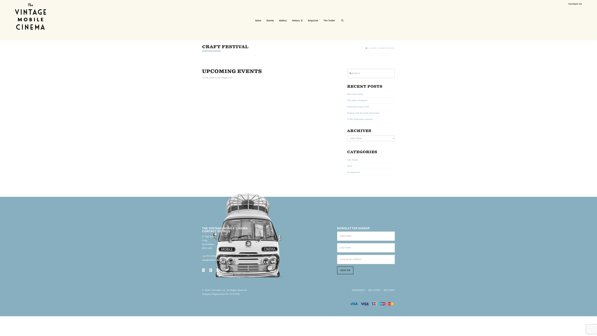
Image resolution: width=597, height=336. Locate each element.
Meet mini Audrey (355, 94)
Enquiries (358, 290)
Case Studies (352, 160)
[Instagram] (218, 270)
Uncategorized (353, 172)
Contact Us (575, 3)
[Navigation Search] (341, 20)
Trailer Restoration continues (360, 119)
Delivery (374, 290)
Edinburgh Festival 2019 (358, 107)
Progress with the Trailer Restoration (363, 113)
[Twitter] (210, 270)
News (349, 166)
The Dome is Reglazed (357, 100)
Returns (389, 290)
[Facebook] (203, 270)
